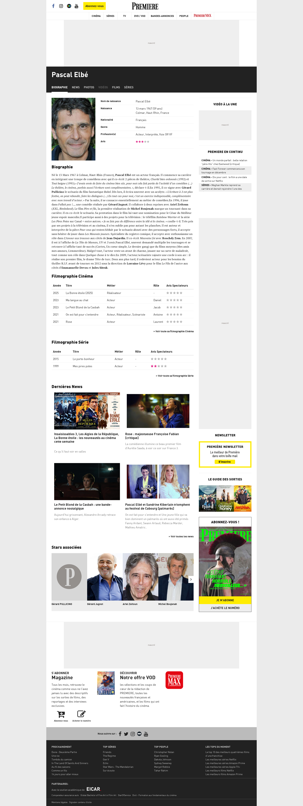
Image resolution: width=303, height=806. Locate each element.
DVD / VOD (139, 15)
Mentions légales (60, 802)
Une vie (55, 755)
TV (124, 15)
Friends (107, 752)
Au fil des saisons (61, 766)
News (76, 87)
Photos (89, 87)
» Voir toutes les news (181, 536)
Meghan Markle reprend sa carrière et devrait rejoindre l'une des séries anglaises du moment (221, 188)
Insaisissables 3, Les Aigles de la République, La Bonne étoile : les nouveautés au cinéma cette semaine (86, 437)
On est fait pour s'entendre (82, 314)
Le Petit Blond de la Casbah (83, 307)
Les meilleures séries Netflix (221, 759)
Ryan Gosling (161, 755)
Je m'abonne (225, 600)
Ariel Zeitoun (130, 603)
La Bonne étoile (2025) (79, 293)
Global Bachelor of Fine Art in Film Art (98, 795)
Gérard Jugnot (95, 603)
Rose (69, 321)
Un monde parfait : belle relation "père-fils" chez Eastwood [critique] (224, 162)
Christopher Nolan (164, 752)
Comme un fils (59, 770)
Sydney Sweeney (162, 763)
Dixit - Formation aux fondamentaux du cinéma (154, 795)
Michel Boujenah (167, 603)
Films (116, 87)
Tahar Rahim (161, 770)
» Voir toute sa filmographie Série (175, 375)
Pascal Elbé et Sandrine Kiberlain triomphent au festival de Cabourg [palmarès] (157, 506)
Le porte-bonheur (84, 359)
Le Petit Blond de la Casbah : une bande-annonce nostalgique (83, 506)
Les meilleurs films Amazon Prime (224, 774)
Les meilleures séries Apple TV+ (223, 766)
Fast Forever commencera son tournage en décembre (223, 170)
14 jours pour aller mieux (65, 774)
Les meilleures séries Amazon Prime (225, 763)
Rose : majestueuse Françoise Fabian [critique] (152, 436)
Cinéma (96, 15)
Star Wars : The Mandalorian (118, 766)
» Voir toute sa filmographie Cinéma (173, 331)
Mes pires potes (82, 366)
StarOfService (124, 795)
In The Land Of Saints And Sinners (70, 763)
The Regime (109, 755)
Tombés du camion (62, 759)
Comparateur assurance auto (65, 795)
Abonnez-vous (94, 6)
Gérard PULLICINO (62, 603)
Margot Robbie (162, 766)
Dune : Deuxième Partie (64, 752)
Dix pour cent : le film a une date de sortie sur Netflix (224, 179)
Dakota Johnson (162, 759)
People (183, 15)
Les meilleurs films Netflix (220, 770)
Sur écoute (109, 770)
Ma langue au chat (77, 300)
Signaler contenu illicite (80, 802)
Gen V (106, 759)
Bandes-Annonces (162, 15)
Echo (105, 763)
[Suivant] (191, 579)
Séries (110, 15)
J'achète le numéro (225, 608)
